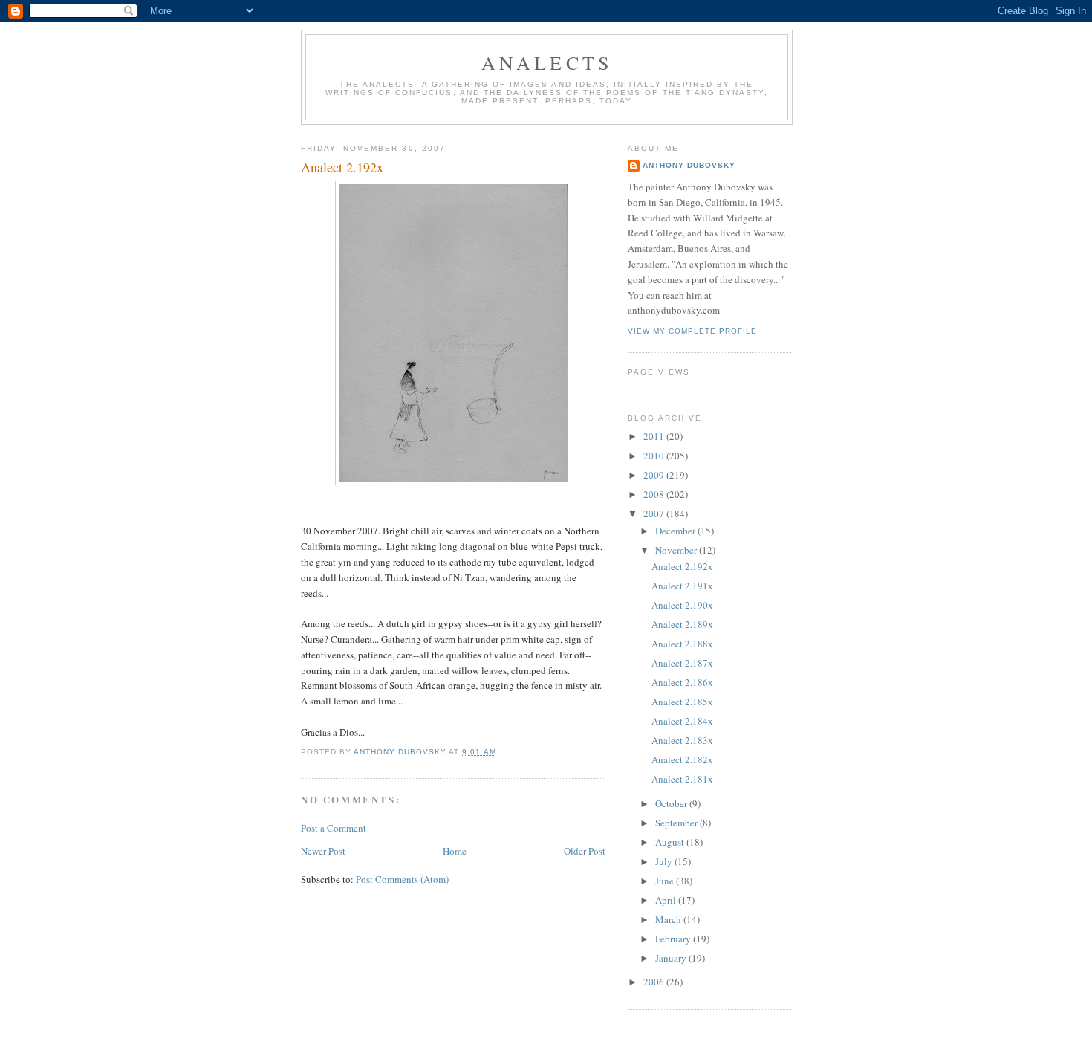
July (665, 861)
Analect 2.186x (682, 682)
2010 (654, 455)
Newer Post (323, 851)
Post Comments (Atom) (402, 879)
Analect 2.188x (682, 643)
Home (455, 851)
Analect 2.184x (682, 721)
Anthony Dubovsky (689, 165)
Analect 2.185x (682, 701)
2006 (654, 981)
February (674, 938)
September (677, 822)
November (677, 550)
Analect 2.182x (682, 759)
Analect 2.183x (682, 740)
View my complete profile (692, 331)
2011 (654, 436)
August (670, 842)
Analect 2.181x (682, 778)
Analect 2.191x (682, 585)
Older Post (584, 851)
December (676, 530)
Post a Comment (333, 828)
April (666, 900)
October (672, 803)
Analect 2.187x (682, 663)
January (672, 958)
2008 (654, 494)
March (669, 919)
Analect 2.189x (682, 624)
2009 (654, 475)
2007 (654, 513)
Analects (547, 62)
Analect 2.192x (682, 566)
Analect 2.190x (682, 605)
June (665, 880)
